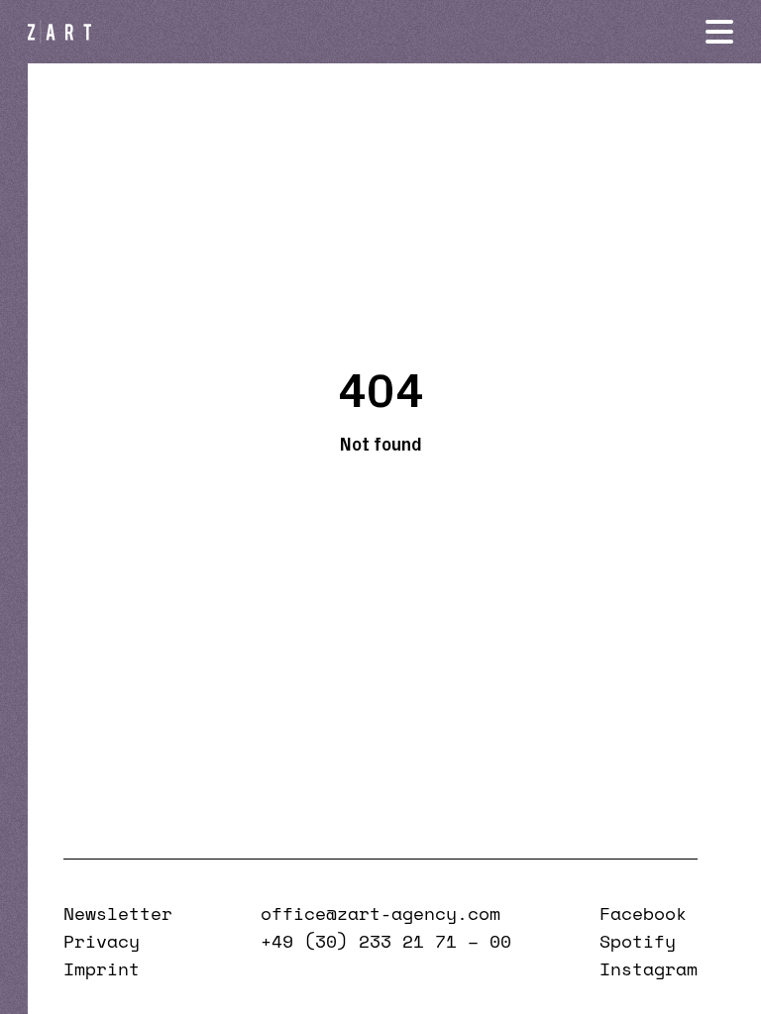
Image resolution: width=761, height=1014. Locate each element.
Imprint (101, 968)
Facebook (643, 913)
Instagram (648, 968)
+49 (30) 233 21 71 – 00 (386, 941)
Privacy (101, 941)
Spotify (637, 941)
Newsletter (117, 913)
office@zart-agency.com (380, 913)
